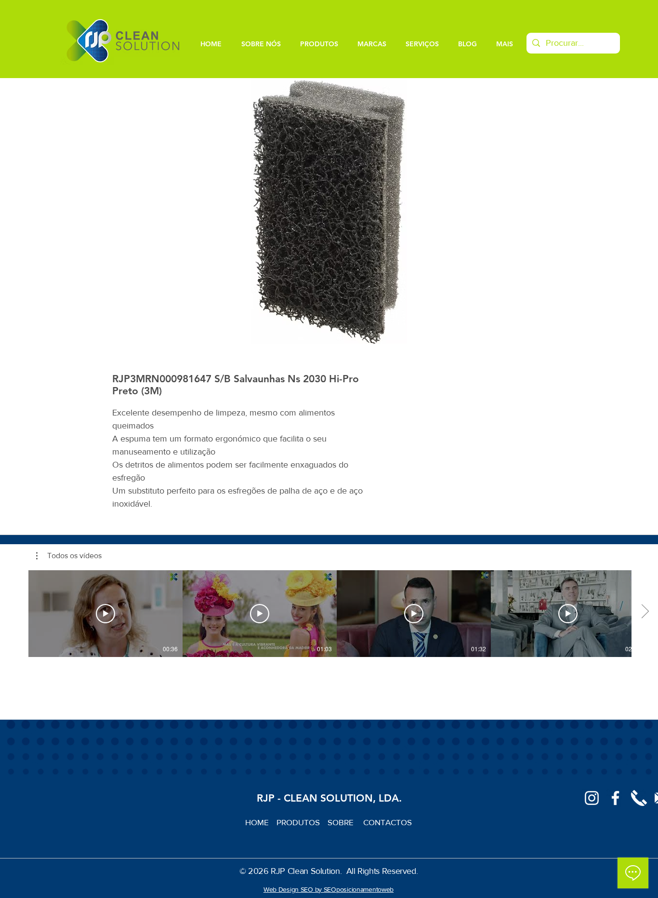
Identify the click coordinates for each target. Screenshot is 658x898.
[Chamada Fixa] (639, 798)
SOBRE (341, 822)
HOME (260, 822)
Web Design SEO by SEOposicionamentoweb (328, 889)
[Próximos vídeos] (645, 611)
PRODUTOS (302, 822)
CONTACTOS (387, 822)
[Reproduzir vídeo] (105, 613)
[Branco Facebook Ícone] (615, 798)
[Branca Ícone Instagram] (591, 798)
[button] (69, 555)
